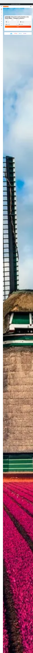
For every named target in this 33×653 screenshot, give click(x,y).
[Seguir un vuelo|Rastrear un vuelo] (1, 17)
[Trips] (1, 21)
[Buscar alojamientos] (1, 11)
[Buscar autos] (1, 13)
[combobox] (18, 19)
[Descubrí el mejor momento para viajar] (1, 19)
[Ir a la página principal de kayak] (5, 6)
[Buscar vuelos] (1, 9)
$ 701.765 (7, 17)
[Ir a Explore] (1, 15)
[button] (32, 4)
